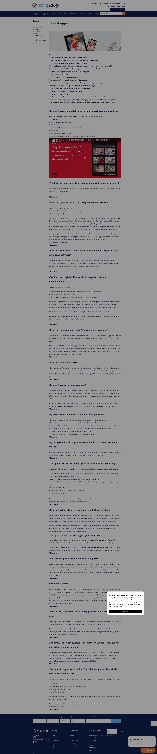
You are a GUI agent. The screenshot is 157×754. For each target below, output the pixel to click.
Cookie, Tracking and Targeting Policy (121, 602)
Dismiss (125, 611)
